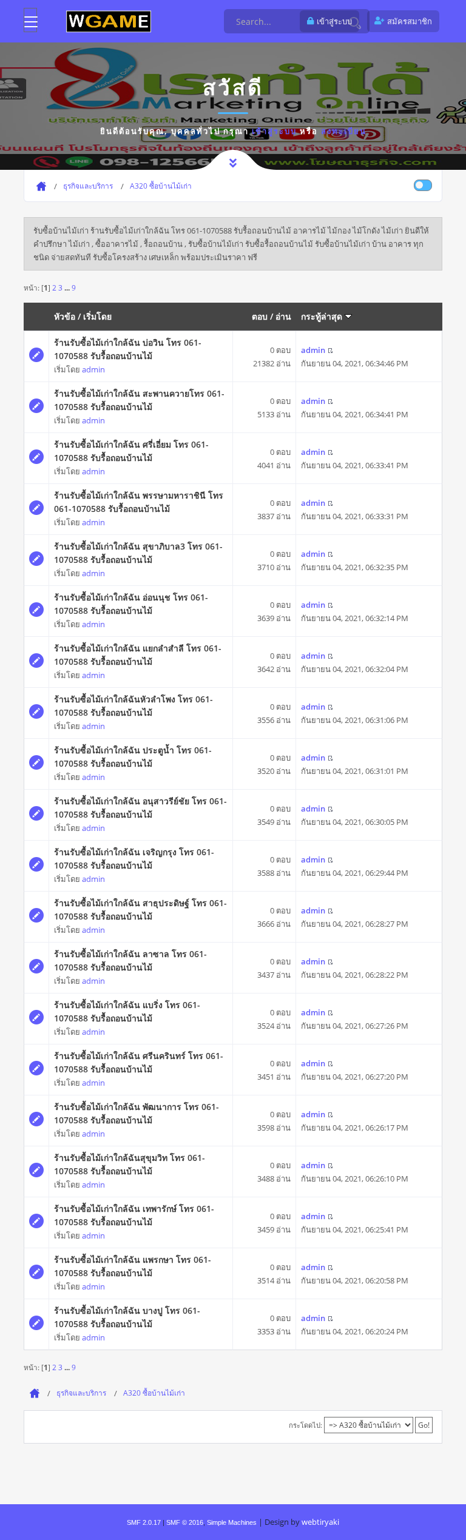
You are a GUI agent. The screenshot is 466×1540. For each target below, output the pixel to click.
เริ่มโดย (97, 316)
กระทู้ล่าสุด (323, 316)
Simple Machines (232, 1522)
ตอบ (260, 316)
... (68, 287)
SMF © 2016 (184, 1522)
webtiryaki (320, 1521)
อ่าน (283, 316)
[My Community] (108, 21)
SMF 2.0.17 (144, 1522)
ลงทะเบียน (343, 131)
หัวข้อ (64, 316)
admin (93, 369)
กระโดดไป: (305, 1425)
